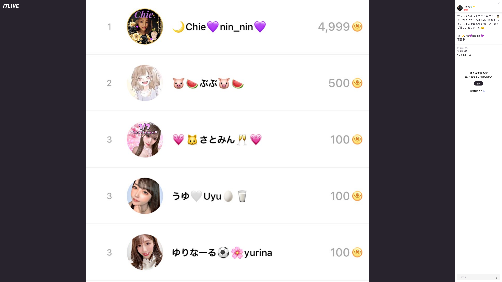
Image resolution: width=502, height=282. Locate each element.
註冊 (485, 90)
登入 (478, 83)
